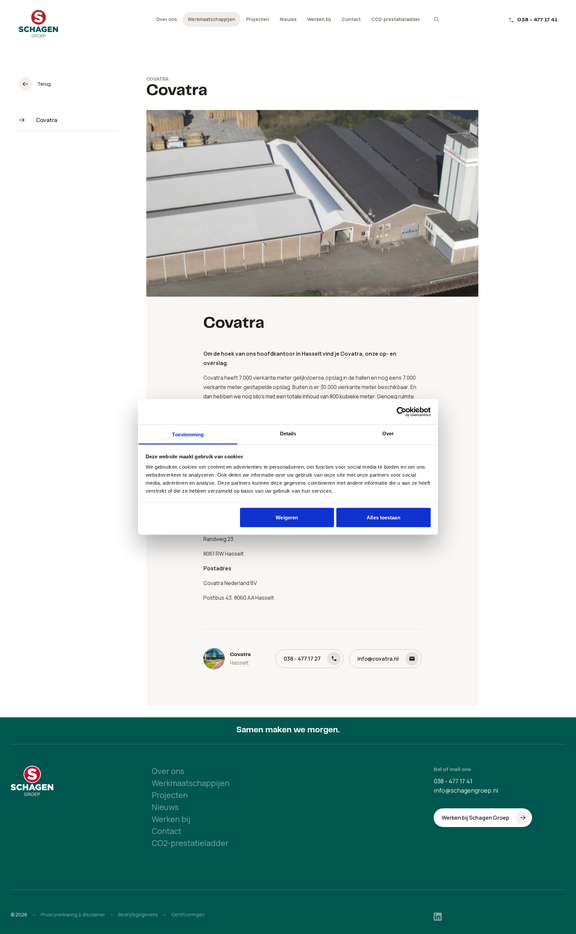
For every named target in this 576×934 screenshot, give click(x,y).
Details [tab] (288, 433)
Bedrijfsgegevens (138, 914)
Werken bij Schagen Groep (475, 817)
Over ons (166, 19)
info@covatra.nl (378, 658)
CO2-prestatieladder (395, 19)
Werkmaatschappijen (211, 19)
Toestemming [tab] (188, 434)
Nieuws (288, 19)
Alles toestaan (383, 517)
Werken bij (319, 19)
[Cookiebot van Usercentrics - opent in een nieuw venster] (401, 412)
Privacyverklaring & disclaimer (73, 914)
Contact (351, 19)
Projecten (257, 19)
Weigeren (287, 517)
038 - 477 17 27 (302, 658)
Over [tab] (388, 433)
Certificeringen (188, 914)
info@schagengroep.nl (466, 790)
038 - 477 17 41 (537, 20)
